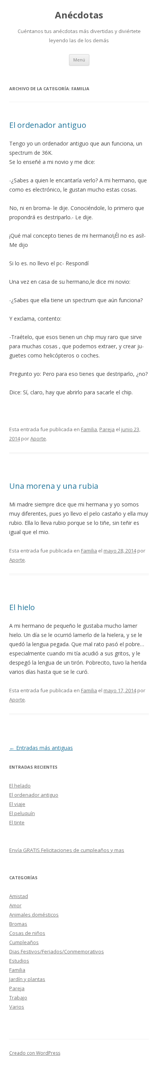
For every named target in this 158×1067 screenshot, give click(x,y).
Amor (15, 905)
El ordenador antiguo (47, 125)
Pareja (107, 429)
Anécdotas (79, 15)
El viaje (17, 804)
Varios (16, 1006)
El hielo (22, 607)
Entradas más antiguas (41, 747)
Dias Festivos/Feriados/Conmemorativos (56, 951)
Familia (89, 429)
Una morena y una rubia (53, 486)
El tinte (17, 822)
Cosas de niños (27, 933)
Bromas (18, 923)
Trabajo (18, 997)
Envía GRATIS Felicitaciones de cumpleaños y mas (66, 850)
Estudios (19, 960)
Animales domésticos (34, 914)
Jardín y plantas (27, 979)
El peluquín (22, 813)
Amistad (18, 896)
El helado (20, 785)
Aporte (38, 438)
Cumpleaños (24, 942)
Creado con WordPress (34, 1053)
